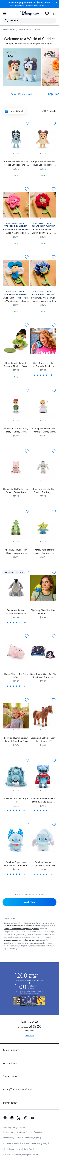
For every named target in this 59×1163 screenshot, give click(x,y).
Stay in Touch (10, 1102)
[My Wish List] (47, 13)
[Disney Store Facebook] (5, 1117)
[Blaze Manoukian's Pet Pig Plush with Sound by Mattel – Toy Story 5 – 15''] (43, 653)
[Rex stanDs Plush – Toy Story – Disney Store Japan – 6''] (16, 528)
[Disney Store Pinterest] (26, 1117)
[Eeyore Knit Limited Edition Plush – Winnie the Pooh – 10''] (16, 589)
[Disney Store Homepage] (29, 13)
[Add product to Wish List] (27, 123)
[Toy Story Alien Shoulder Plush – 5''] (43, 589)
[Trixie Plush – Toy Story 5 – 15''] (16, 777)
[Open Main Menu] (4, 13)
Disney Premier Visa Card (18, 1089)
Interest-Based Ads (24, 1149)
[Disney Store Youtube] (33, 1117)
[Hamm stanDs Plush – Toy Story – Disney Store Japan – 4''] (16, 468)
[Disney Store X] (19, 1117)
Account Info (10, 1063)
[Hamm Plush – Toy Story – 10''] (16, 653)
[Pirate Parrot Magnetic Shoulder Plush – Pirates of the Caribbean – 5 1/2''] (16, 342)
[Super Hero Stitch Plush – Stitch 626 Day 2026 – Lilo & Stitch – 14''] (43, 777)
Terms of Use (8, 1132)
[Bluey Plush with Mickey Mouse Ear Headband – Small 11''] (16, 140)
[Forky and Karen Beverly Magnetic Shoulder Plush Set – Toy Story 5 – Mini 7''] (16, 717)
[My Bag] (54, 13)
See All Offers (44, 5)
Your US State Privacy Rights (28, 1138)
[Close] (55, 2)
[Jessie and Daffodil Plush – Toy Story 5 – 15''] (43, 717)
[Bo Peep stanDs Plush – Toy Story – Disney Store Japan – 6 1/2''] (43, 407)
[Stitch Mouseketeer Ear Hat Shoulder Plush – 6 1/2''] (43, 342)
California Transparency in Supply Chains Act (21, 1154)
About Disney (8, 1149)
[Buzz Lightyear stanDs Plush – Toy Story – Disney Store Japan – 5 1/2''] (43, 468)
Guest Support (11, 1050)
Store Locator (10, 1076)
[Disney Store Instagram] (12, 1117)
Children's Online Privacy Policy (34, 1143)
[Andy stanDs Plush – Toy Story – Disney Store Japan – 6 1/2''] (16, 407)
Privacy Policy (8, 1138)
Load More (29, 902)
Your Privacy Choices (11, 1144)
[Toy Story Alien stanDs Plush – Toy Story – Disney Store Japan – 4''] (43, 528)
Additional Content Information (29, 1132)
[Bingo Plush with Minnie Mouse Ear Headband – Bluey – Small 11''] (43, 140)
